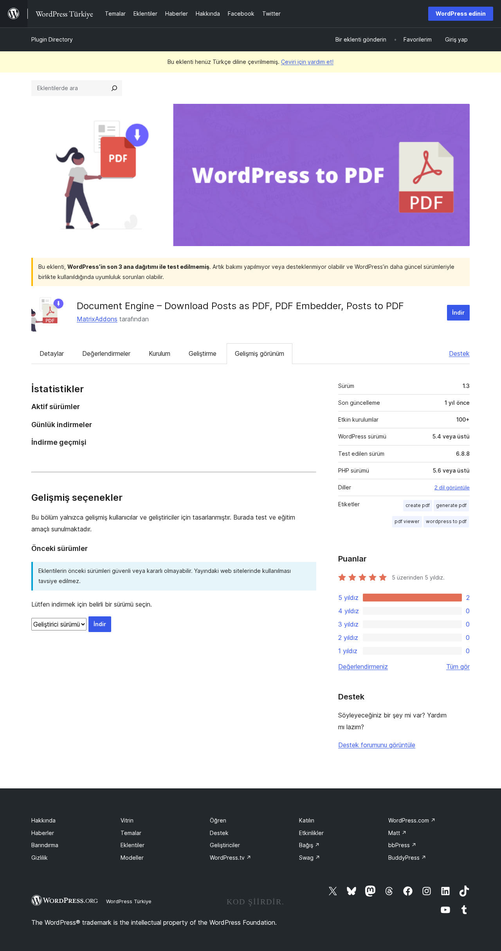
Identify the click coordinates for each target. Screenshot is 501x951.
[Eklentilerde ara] (114, 88)
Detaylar (52, 353)
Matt (397, 833)
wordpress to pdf (446, 521)
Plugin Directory (52, 39)
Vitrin (127, 820)
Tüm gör (458, 666)
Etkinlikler (311, 833)
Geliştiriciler (225, 845)
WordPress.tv (230, 857)
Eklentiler (132, 845)
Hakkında (43, 820)
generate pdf (451, 505)
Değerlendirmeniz (363, 666)
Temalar (131, 833)
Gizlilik (39, 857)
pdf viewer (407, 521)
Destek (459, 353)
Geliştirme (202, 353)
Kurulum (159, 353)
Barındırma (44, 845)
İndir (458, 312)
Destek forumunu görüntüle (376, 745)
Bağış (309, 845)
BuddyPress (407, 857)
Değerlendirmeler (106, 353)
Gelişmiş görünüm (259, 353)
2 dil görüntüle (452, 487)
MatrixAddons (97, 319)
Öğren (218, 820)
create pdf (417, 505)
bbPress (402, 845)
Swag (309, 857)
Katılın (306, 820)
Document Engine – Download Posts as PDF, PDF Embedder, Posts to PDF (240, 306)
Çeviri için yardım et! (307, 61)
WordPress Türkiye (128, 901)
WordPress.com (412, 820)
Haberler (42, 833)
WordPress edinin (461, 13)
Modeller (132, 857)
